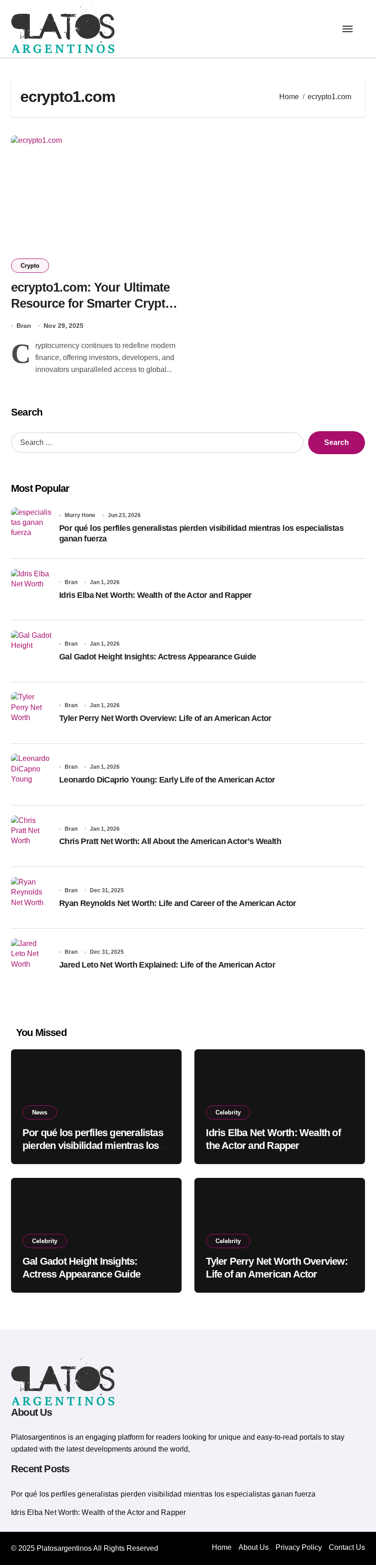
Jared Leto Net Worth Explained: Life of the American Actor (167, 964)
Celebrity (228, 1112)
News (39, 1112)
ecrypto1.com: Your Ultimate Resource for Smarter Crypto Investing (91, 304)
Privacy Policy (299, 1547)
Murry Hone (80, 515)
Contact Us (347, 1547)
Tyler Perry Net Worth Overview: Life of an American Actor (165, 718)
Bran (24, 325)
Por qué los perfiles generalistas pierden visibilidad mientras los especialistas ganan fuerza (92, 1146)
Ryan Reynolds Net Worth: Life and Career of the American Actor (177, 903)
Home (222, 1547)
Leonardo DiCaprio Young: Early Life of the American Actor (167, 779)
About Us (253, 1547)
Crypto (30, 265)
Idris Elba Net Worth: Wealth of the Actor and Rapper (155, 595)
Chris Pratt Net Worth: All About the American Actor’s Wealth (170, 841)
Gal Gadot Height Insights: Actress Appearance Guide (157, 656)
